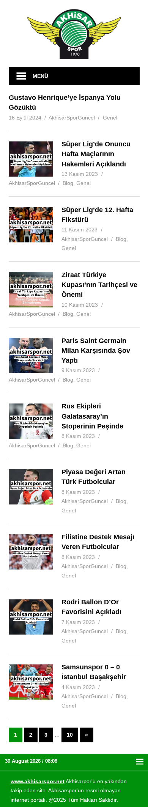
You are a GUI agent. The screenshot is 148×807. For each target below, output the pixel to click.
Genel (110, 118)
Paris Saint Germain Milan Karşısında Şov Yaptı (95, 351)
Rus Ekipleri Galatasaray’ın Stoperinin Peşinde (92, 416)
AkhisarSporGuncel (72, 118)
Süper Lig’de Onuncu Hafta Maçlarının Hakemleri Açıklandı (96, 154)
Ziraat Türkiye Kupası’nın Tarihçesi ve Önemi (99, 285)
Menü (40, 76)
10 (70, 735)
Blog (68, 183)
